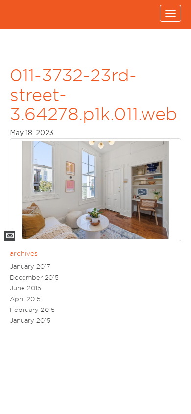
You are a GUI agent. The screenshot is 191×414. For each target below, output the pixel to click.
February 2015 (32, 310)
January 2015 (30, 320)
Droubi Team (23, 14)
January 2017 (30, 266)
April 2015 (25, 299)
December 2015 (34, 277)
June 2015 (25, 288)
